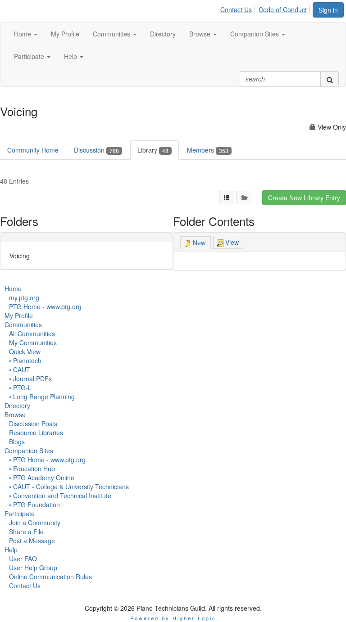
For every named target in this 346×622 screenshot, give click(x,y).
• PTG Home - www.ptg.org (47, 459)
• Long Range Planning (42, 396)
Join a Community (34, 522)
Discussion (96, 149)
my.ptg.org (24, 297)
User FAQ (23, 558)
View (231, 242)
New (199, 242)
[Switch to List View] (226, 197)
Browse (15, 414)
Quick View (25, 351)
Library (152, 149)
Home (13, 288)
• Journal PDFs (30, 378)
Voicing (19, 255)
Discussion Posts (33, 423)
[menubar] (266, 8)
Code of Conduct (283, 9)
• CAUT (19, 369)
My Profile (19, 315)
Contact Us (236, 9)
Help (11, 549)
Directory (17, 405)
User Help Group (33, 567)
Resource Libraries (36, 432)
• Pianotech (25, 360)
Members (207, 149)
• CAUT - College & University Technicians (69, 486)
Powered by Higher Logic (173, 618)
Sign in (328, 9)
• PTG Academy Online (41, 477)
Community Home (33, 149)
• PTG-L (20, 387)
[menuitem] (238, 8)
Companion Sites (29, 450)
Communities (23, 324)
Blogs (17, 441)
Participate (20, 513)
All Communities (32, 333)
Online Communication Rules (50, 576)
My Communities (33, 342)
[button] (25, 34)
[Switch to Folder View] (243, 197)
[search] (330, 78)
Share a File (26, 531)
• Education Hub (32, 468)
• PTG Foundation (34, 504)
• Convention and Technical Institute (60, 495)
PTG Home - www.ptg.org (45, 306)
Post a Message (32, 540)
